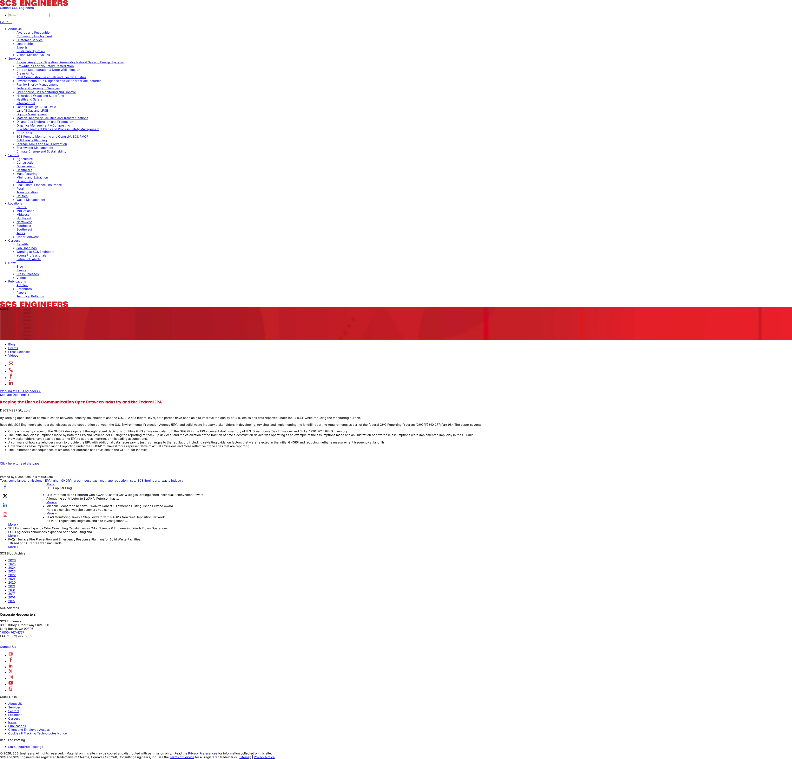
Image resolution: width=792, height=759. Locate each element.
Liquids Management (31, 114)
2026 (12, 560)
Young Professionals (31, 255)
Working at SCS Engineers (35, 252)
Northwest (24, 222)
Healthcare (24, 170)
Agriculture (24, 159)
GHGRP (66, 480)
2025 (12, 564)
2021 (11, 579)
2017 (11, 594)
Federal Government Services (38, 88)
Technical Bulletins (30, 296)
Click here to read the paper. (20, 463)
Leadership (24, 44)
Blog (19, 266)
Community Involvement (34, 36)
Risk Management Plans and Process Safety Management (57, 129)
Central (21, 207)
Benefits (22, 244)
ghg (56, 480)
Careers (14, 240)
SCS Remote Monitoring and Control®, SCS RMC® (52, 136)
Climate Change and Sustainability (41, 151)
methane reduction (114, 480)
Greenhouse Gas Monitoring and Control (46, 92)
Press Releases (27, 274)
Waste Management (30, 200)
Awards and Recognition (34, 32)
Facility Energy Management (37, 84)
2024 (12, 568)
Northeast (23, 218)
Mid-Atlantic (25, 211)
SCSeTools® (25, 133)
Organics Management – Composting (43, 125)
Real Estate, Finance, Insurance (39, 185)
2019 (11, 586)
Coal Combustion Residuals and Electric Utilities (51, 77)
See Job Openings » (14, 395)
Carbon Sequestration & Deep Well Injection (48, 70)
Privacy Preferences (202, 753)
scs (132, 480)
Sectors (13, 155)
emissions (35, 480)
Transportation (27, 192)
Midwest (22, 214)
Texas (20, 233)
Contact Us (8, 647)
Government (25, 166)
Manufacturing (27, 174)
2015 (11, 601)
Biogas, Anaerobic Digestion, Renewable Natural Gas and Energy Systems (70, 62)
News (12, 263)
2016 (11, 597)
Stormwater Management (34, 148)
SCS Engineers (148, 480)
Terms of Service (182, 757)
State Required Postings (25, 747)
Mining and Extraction (32, 177)
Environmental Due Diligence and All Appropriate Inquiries (58, 81)
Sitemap (245, 757)
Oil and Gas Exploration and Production (44, 122)
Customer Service (29, 40)
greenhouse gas (86, 480)
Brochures (24, 289)
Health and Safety (29, 99)
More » (51, 502)
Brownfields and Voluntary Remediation (45, 66)
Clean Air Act (25, 73)
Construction (25, 162)
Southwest (24, 229)
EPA (48, 480)
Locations (15, 203)
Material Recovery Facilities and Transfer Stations (52, 118)
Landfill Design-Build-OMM (36, 107)
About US (15, 704)
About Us (15, 29)
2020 (12, 582)
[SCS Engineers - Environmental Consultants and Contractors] (34, 5)
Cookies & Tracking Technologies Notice (37, 733)
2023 (12, 571)
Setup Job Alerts (28, 259)
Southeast (23, 226)
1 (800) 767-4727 (12, 632)
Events (21, 270)
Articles (22, 285)
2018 (11, 590)
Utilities (22, 196)
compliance (16, 480)
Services (14, 58)
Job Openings (26, 248)
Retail (20, 188)
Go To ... (6, 22)
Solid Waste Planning (31, 140)
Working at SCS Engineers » (20, 391)
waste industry (172, 480)
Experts (22, 47)
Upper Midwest (27, 237)
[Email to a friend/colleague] (11, 365)
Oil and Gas (24, 181)
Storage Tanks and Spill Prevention (41, 144)
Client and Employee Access (29, 730)
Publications (17, 281)
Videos (21, 278)
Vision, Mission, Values (33, 55)
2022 (12, 575)
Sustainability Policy (30, 51)
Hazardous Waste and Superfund (40, 96)
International (25, 103)
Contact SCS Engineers (17, 8)
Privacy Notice (264, 757)
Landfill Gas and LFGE (32, 110)
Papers (21, 292)
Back (50, 484)
